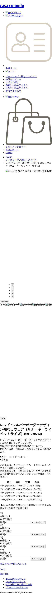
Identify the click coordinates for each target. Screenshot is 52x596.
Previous (4, 302)
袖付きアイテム (13, 79)
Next (3, 418)
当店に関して (12, 150)
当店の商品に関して (16, 578)
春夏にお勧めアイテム (17, 85)
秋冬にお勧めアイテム (17, 88)
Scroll (2, 569)
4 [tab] (12, 294)
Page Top (4, 574)
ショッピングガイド (16, 581)
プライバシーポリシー (17, 587)
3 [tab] (12, 291)
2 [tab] (12, 288)
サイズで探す (12, 82)
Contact (9, 152)
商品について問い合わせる (13, 564)
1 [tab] (12, 285)
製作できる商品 (13, 91)
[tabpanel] (29, 225)
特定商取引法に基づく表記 (19, 584)
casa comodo (12, 5)
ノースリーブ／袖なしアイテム (21, 76)
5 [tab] (12, 296)
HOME (9, 157)
